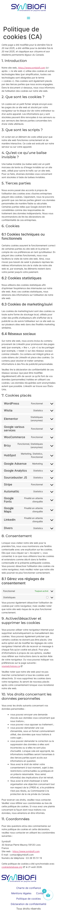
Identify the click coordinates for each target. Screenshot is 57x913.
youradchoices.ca (11, 666)
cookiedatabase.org (12, 867)
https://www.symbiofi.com (31, 67)
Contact (41, 893)
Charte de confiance (28, 887)
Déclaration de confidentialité (28, 904)
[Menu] (28, 18)
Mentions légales (21, 893)
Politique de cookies (28, 898)
